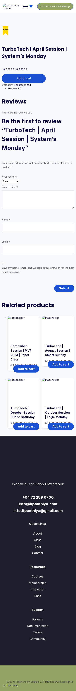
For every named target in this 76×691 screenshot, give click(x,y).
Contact (37, 553)
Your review (10, 187)
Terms (37, 632)
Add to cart (24, 78)
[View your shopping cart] (31, 6)
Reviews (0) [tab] (14, 88)
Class (37, 540)
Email (6, 241)
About (37, 533)
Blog (37, 546)
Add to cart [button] (26, 369)
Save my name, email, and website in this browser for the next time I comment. (38, 269)
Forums (37, 619)
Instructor (38, 589)
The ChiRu (12, 685)
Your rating (9, 176)
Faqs (37, 596)
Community (38, 639)
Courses (37, 576)
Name (6, 219)
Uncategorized (22, 84)
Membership (37, 583)
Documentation (37, 626)
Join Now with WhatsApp (55, 6)
